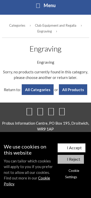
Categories (17, 25)
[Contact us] (62, 111)
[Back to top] (51, 111)
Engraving (44, 31)
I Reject (73, 159)
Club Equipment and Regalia (55, 25)
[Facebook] (29, 111)
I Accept (74, 147)
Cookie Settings (72, 174)
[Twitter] (40, 111)
